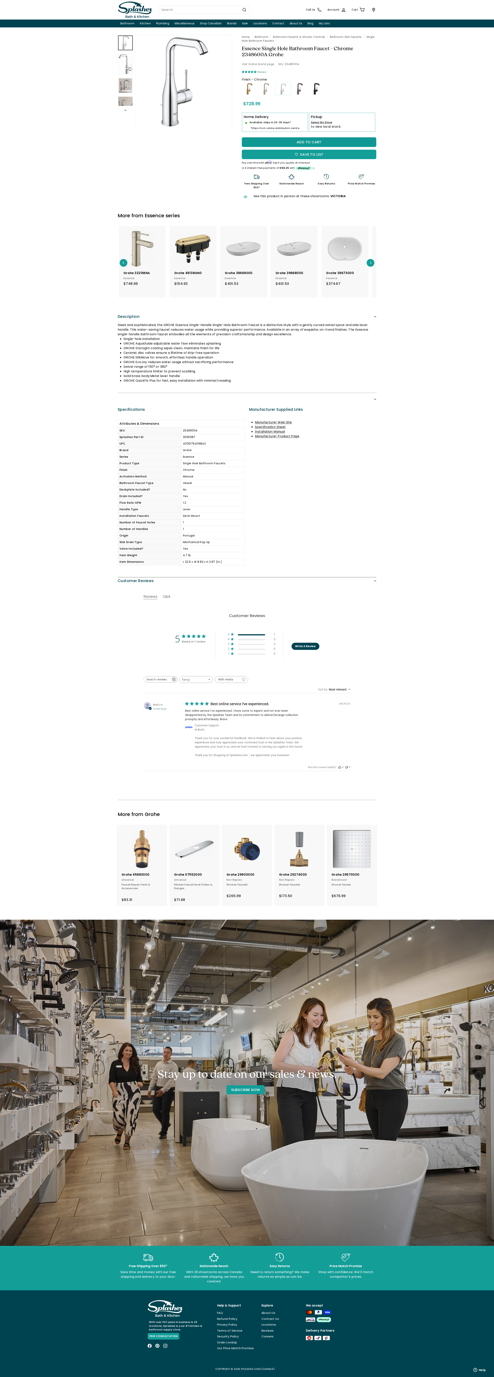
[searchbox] (157, 679)
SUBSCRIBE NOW (245, 1089)
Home (246, 37)
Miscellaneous (185, 23)
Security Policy (228, 1336)
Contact (278, 23)
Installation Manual (270, 431)
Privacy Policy (227, 1325)
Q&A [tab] (166, 596)
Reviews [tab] (150, 596)
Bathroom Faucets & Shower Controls (299, 37)
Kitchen (145, 23)
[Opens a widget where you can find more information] (479, 1370)
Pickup (316, 117)
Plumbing (162, 23)
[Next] (125, 109)
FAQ (220, 1313)
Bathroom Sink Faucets (345, 37)
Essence (154, 215)
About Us (296, 23)
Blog (311, 23)
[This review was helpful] (339, 767)
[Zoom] (183, 83)
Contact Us (270, 1319)
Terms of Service (229, 1331)
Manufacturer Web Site (273, 422)
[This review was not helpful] (346, 767)
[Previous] (123, 263)
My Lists (324, 23)
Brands (232, 23)
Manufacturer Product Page (277, 436)
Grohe (152, 814)
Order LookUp (227, 1342)
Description (129, 316)
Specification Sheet (270, 427)
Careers (267, 1336)
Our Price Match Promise (235, 1348)
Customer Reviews (136, 580)
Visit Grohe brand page (258, 64)
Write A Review (305, 646)
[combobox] (204, 10)
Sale (245, 23)
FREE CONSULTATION (163, 1336)
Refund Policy (227, 1319)
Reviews (267, 1331)
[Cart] (372, 10)
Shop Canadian (211, 23)
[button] (251, 635)
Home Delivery (256, 117)
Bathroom (127, 23)
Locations (260, 23)
